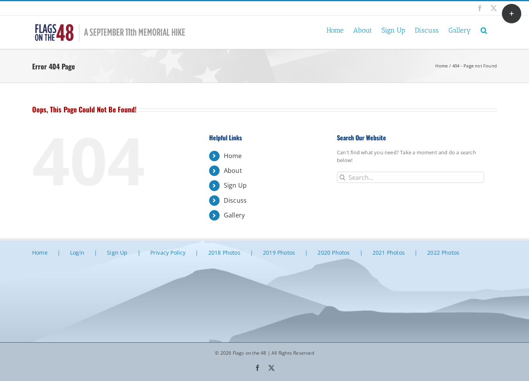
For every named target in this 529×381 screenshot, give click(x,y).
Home (233, 156)
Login (77, 252)
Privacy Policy (168, 252)
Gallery (234, 215)
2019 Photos (279, 252)
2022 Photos (443, 252)
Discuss (235, 200)
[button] (484, 30)
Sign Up (235, 185)
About (233, 170)
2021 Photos (389, 252)
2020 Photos (334, 252)
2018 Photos (224, 252)
